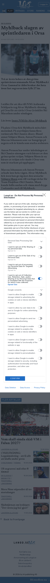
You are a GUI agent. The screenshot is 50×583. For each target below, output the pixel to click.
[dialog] (25, 291)
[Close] (45, 195)
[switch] (40, 247)
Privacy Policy (39, 388)
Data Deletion (10, 388)
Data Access (25, 388)
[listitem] (25, 241)
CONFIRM (15, 378)
